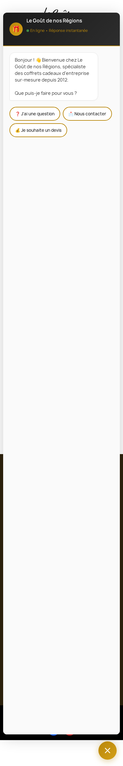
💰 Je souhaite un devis (38, 130)
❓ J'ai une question (35, 114)
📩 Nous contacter (87, 114)
